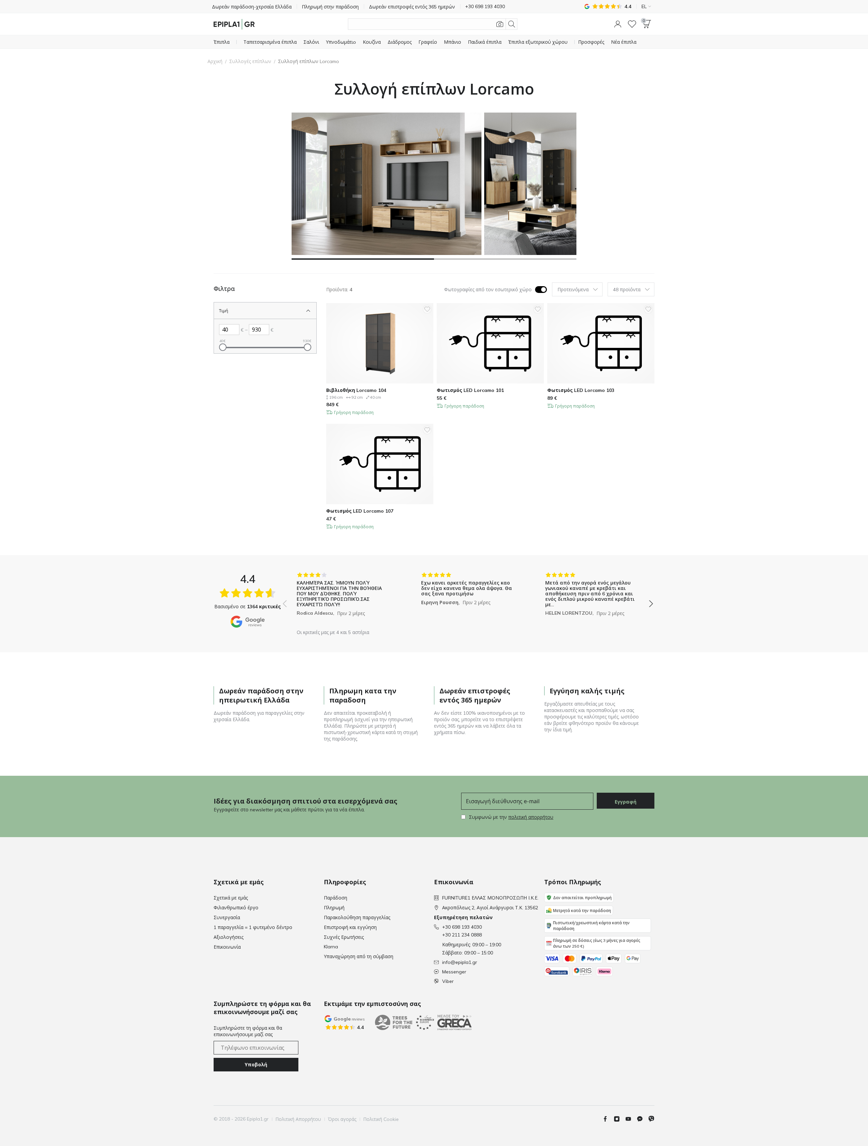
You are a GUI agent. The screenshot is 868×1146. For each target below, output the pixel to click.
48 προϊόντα (626, 289)
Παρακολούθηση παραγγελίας (357, 917)
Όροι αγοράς (342, 1119)
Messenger (454, 972)
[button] (618, 24)
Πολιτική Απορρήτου (298, 1119)
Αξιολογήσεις (228, 937)
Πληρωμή (334, 908)
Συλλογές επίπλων (250, 61)
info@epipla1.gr (459, 962)
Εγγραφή (625, 802)
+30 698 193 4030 (462, 927)
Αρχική (215, 61)
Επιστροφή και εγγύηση (350, 927)
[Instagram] (619, 1119)
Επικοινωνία (227, 947)
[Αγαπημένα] (632, 24)
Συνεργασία (227, 917)
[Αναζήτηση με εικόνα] (500, 24)
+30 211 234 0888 (462, 935)
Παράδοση (335, 898)
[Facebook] (608, 1119)
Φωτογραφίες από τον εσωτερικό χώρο (488, 289)
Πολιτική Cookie (381, 1119)
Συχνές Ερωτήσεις (344, 937)
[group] (343, 599)
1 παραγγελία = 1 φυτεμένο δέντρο (253, 927)
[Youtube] (631, 1119)
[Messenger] (642, 1119)
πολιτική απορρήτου (530, 817)
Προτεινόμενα (573, 289)
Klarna (331, 947)
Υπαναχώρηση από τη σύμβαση (358, 956)
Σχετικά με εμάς (231, 898)
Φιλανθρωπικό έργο (236, 908)
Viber (448, 981)
